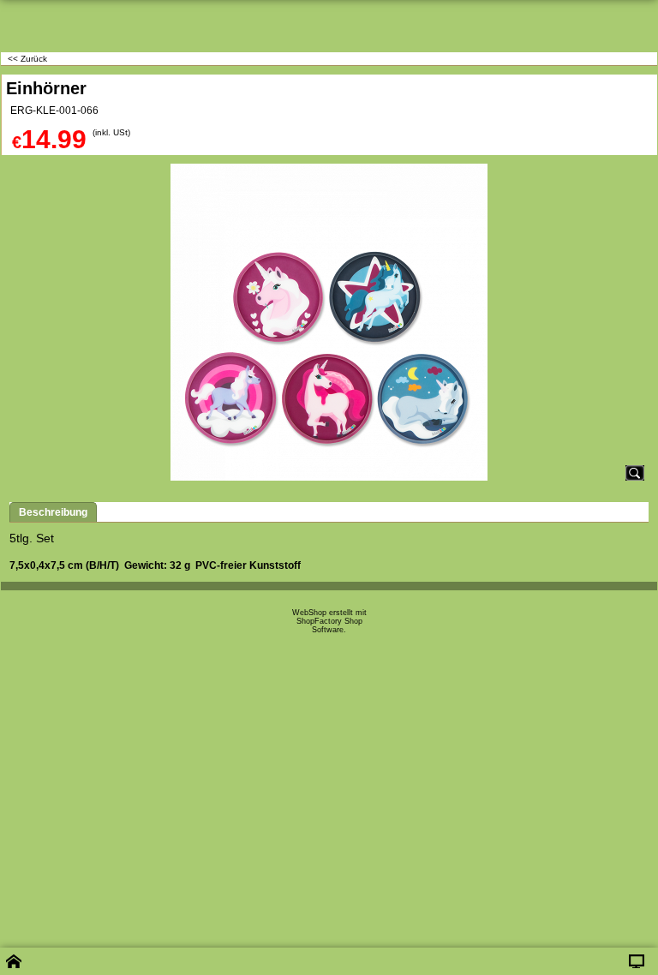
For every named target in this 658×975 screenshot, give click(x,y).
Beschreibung (53, 512)
